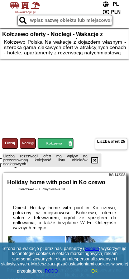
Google (92, 248)
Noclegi (28, 143)
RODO (51, 271)
